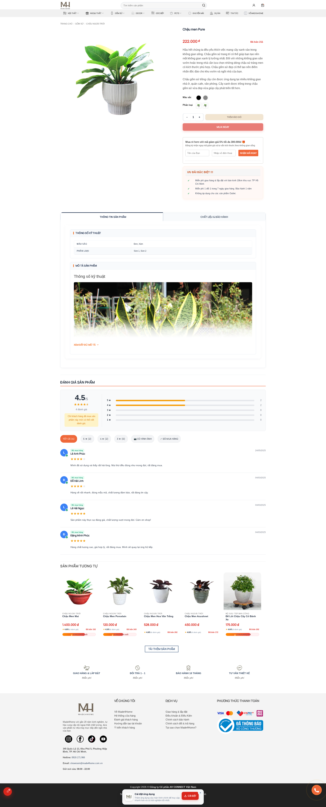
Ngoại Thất (95, 13)
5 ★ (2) (87, 438)
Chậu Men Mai (70, 616)
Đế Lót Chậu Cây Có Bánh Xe (241, 618)
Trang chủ (66, 24)
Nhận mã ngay (248, 153)
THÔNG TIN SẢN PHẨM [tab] (113, 216)
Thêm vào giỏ (234, 117)
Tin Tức (234, 13)
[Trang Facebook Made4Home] (68, 739)
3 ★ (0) (121, 438)
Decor (139, 13)
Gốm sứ (79, 24)
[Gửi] (204, 5)
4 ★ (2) (104, 438)
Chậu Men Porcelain (114, 616)
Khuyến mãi (198, 13)
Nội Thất (72, 13)
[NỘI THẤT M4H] (66, 5)
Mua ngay (223, 127)
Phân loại (188, 105)
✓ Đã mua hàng (169, 438)
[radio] (198, 97)
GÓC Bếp (160, 13)
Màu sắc (187, 97)
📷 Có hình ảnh (143, 438)
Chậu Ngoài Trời (95, 24)
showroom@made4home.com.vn (86, 763)
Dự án (217, 13)
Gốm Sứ (118, 13)
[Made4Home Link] (91, 739)
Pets (176, 13)
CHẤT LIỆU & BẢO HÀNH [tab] (214, 216)
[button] (254, 5)
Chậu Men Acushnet (196, 616)
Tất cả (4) (69, 438)
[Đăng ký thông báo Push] (7, 791)
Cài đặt (192, 795)
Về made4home (256, 13)
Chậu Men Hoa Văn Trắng (158, 616)
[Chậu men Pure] (115, 79)
